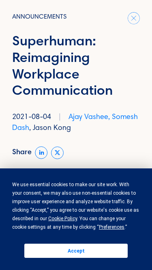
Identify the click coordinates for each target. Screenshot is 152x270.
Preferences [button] (111, 227)
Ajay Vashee (88, 117)
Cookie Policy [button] (62, 218)
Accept (76, 251)
